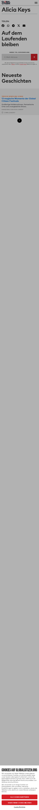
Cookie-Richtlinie (19, 807)
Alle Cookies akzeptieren (19, 797)
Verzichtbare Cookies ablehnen (19, 803)
